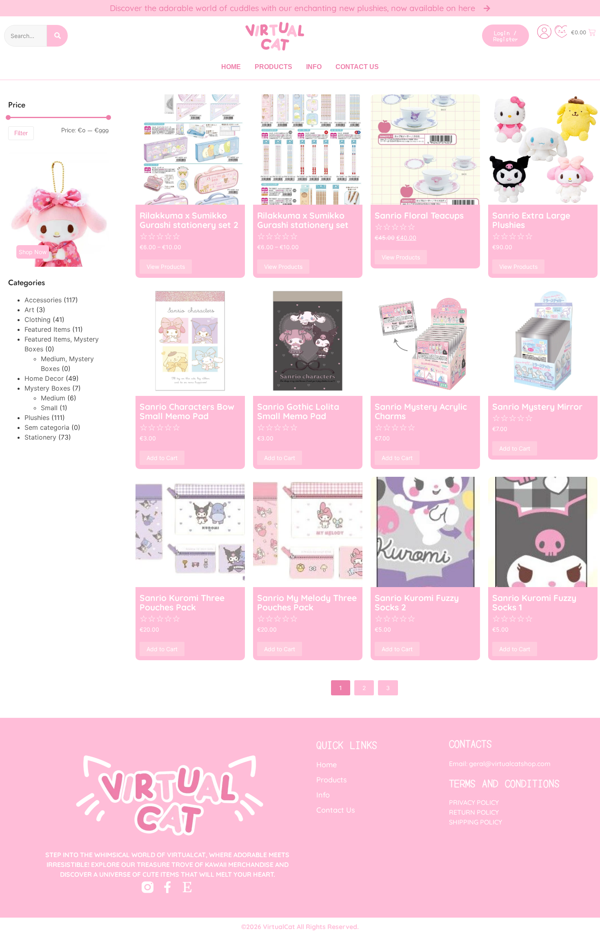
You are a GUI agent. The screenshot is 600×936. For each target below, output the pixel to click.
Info (314, 66)
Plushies (36, 417)
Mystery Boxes (47, 388)
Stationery (40, 437)
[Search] (57, 36)
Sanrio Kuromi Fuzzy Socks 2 (417, 602)
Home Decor (44, 378)
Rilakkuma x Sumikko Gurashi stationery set (303, 220)
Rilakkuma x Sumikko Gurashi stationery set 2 (189, 220)
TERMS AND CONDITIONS (504, 783)
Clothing (37, 319)
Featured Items (47, 329)
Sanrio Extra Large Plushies (531, 220)
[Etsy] (187, 887)
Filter (21, 133)
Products (273, 66)
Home (231, 66)
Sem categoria (46, 427)
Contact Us (357, 66)
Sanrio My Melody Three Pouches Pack (307, 602)
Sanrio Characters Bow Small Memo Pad (187, 411)
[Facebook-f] (167, 887)
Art (29, 310)
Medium (53, 398)
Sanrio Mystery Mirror (537, 406)
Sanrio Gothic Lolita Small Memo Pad (298, 411)
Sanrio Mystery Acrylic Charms (421, 411)
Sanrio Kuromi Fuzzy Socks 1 (534, 602)
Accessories (43, 300)
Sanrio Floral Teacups (419, 215)
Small (49, 408)
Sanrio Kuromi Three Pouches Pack (182, 602)
